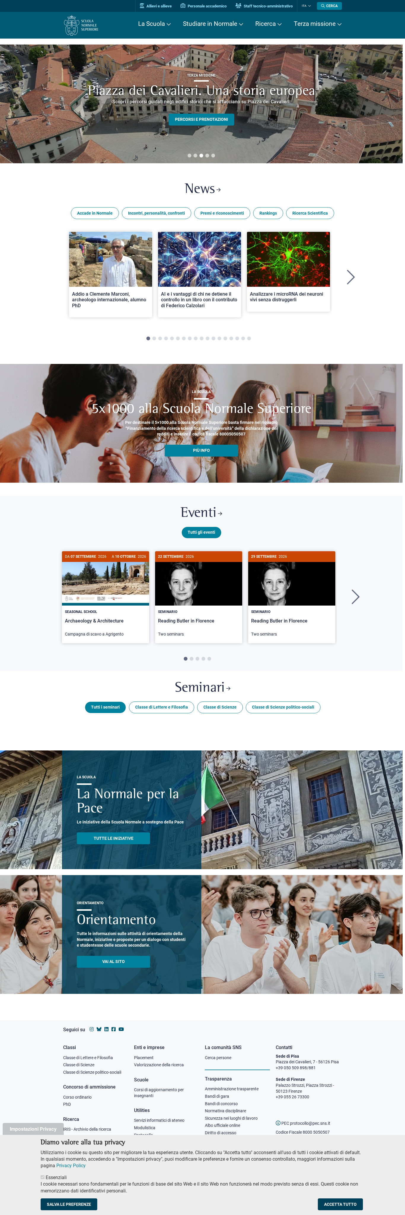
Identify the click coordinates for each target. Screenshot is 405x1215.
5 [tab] (213, 156)
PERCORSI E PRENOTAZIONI (201, 119)
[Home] (81, 25)
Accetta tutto (340, 1204)
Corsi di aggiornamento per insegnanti (159, 1092)
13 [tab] (219, 339)
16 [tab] (237, 339)
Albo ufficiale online (222, 1125)
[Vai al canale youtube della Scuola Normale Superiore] (121, 1029)
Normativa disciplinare (225, 1110)
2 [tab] (195, 156)
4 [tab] (207, 156)
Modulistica (144, 1127)
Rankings (268, 213)
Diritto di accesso (220, 1132)
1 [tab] (189, 156)
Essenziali (56, 1177)
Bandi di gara (217, 1096)
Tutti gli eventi (201, 532)
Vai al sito (113, 961)
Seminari (200, 688)
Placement (144, 1057)
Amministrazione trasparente (232, 1088)
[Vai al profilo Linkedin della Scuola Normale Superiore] (106, 1029)
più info (201, 450)
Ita (304, 5)
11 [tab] (208, 339)
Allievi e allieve (159, 6)
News (200, 189)
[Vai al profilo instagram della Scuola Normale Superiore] (92, 1029)
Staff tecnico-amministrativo (268, 6)
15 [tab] (231, 339)
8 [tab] (190, 339)
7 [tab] (184, 339)
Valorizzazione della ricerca (159, 1064)
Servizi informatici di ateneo (159, 1120)
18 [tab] (249, 339)
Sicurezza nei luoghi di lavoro (231, 1118)
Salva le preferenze (69, 1204)
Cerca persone (218, 1057)
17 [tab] (243, 339)
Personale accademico (207, 6)
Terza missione (315, 23)
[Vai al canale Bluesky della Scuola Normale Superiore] (99, 1029)
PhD (67, 1104)
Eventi (198, 513)
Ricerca (265, 23)
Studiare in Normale (210, 23)
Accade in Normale (95, 213)
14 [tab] (225, 339)
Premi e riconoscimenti (222, 213)
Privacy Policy (71, 1165)
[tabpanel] (201, 104)
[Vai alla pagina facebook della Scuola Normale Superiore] (113, 1029)
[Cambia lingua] (309, 6)
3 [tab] (201, 156)
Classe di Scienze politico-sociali (283, 707)
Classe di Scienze (220, 707)
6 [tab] (178, 339)
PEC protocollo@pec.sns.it (305, 1123)
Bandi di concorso (221, 1103)
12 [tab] (213, 339)
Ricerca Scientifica (310, 213)
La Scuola (151, 23)
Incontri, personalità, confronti (156, 213)
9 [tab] (196, 339)
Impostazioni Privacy (33, 1128)
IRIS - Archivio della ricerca (87, 1129)
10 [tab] (202, 339)
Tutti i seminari (105, 707)
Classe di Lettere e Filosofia (161, 707)
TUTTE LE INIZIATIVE (113, 838)
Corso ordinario (77, 1097)
